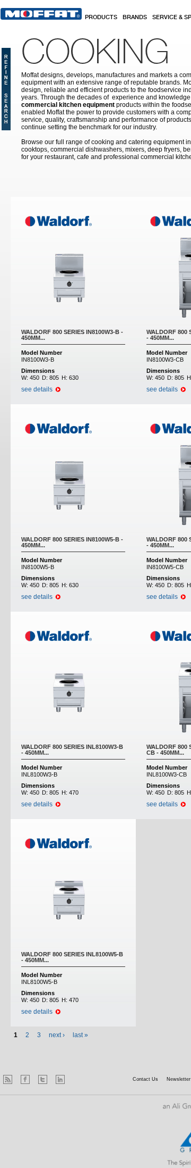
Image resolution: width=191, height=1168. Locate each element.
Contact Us (145, 1079)
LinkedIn (60, 1079)
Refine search (6, 89)
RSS (7, 1079)
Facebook (25, 1079)
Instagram (77, 1079)
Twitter (42, 1079)
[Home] (41, 14)
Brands (135, 17)
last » (80, 1035)
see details (37, 389)
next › (57, 1035)
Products (101, 17)
